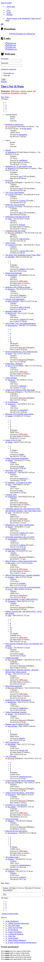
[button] (6, 111)
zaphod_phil (31, 91)
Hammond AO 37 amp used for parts (18, 166)
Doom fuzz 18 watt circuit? (15, 205)
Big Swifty (11, 563)
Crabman (22, 319)
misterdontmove (24, 865)
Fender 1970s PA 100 (13, 440)
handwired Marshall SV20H (15, 549)
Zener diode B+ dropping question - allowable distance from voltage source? (21, 671)
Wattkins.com (12, 49)
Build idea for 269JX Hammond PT (18, 700)
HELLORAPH (13, 301)
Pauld (10, 354)
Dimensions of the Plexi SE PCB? (17, 217)
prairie (10, 648)
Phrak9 (10, 527)
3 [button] (5, 107)
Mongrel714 (12, 168)
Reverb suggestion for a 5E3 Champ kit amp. (21, 352)
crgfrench (11, 871)
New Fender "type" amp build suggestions (20, 323)
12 (11, 631)
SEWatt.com (11, 43)
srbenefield (11, 744)
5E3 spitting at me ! (12, 857)
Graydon (23, 93)
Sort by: (22, 888)
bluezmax (11, 289)
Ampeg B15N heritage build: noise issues (20, 390)
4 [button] (5, 109)
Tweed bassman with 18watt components (20, 781)
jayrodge (11, 577)
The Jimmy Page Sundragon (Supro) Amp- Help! (23, 255)
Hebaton (11, 859)
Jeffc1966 (11, 551)
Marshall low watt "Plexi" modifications (19, 525)
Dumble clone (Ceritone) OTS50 (17, 724)
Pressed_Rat (23, 750)
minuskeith (23, 134)
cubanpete (11, 380)
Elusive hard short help (13, 273)
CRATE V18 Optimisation (14, 299)
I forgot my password (8, 69)
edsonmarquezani (25, 776)
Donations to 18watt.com (14, 124)
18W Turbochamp (11, 869)
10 (11, 341)
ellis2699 (11, 257)
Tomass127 (12, 404)
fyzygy (10, 589)
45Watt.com (11, 47)
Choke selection (11, 378)
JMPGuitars (15, 91)
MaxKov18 (12, 313)
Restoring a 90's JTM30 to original (17, 287)
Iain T (21, 176)
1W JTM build (10, 756)
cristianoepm (12, 497)
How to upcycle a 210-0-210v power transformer (22, 587)
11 (11, 629)
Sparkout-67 (12, 472)
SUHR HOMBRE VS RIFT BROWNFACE (21, 599)
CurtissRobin (5, 93)
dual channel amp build (13, 686)
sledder (10, 714)
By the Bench (26, 128)
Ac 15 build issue (11, 402)
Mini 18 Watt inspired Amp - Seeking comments (22, 575)
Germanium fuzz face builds (15, 231)
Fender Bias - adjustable (14, 364)
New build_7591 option (13, 470)
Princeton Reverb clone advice (16, 831)
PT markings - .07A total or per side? (18, 482)
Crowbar (11, 194)
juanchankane (12, 539)
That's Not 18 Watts (12, 86)
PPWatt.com (11, 45)
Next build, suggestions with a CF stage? (20, 537)
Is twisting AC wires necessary (16, 805)
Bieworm (11, 182)
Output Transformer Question (15, 712)
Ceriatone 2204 (10, 495)
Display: (6, 888)
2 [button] (5, 105)
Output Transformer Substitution (16, 458)
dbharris (22, 738)
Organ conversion (11, 819)
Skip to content (6, 3)
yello (9, 484)
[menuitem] (7, 11)
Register (4, 82)
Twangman (12, 601)
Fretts (10, 219)
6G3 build (9, 180)
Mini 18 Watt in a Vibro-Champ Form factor (21, 561)
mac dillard (12, 807)
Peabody (22, 225)
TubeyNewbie (24, 239)
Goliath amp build (11, 658)
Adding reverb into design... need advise (19, 793)
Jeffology (22, 269)
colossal (23, 91)
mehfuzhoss (12, 702)
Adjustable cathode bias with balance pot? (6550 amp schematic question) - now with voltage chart (23, 510)
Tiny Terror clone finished (14, 192)
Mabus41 (11, 821)
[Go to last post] (28, 134)
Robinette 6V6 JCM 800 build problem (19, 414)
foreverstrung (12, 275)
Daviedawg (15, 93)
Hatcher (8, 150)
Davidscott (11, 795)
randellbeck (12, 152)
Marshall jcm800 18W (13, 311)
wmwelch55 (23, 410)
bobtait (10, 416)
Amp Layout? (10, 243)
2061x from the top (12, 742)
